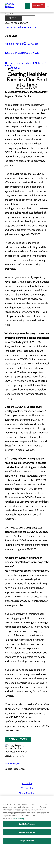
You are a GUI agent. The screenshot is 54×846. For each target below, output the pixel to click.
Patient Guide (31, 53)
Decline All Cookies (27, 832)
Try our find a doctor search (19, 27)
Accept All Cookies (27, 840)
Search (13, 18)
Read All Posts (18, 739)
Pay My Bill (32, 43)
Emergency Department (20, 63)
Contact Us (27, 788)
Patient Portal (14, 53)
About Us (15, 67)
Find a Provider (15, 43)
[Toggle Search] (27, 6)
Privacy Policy (12, 763)
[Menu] (48, 6)
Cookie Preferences (27, 824)
